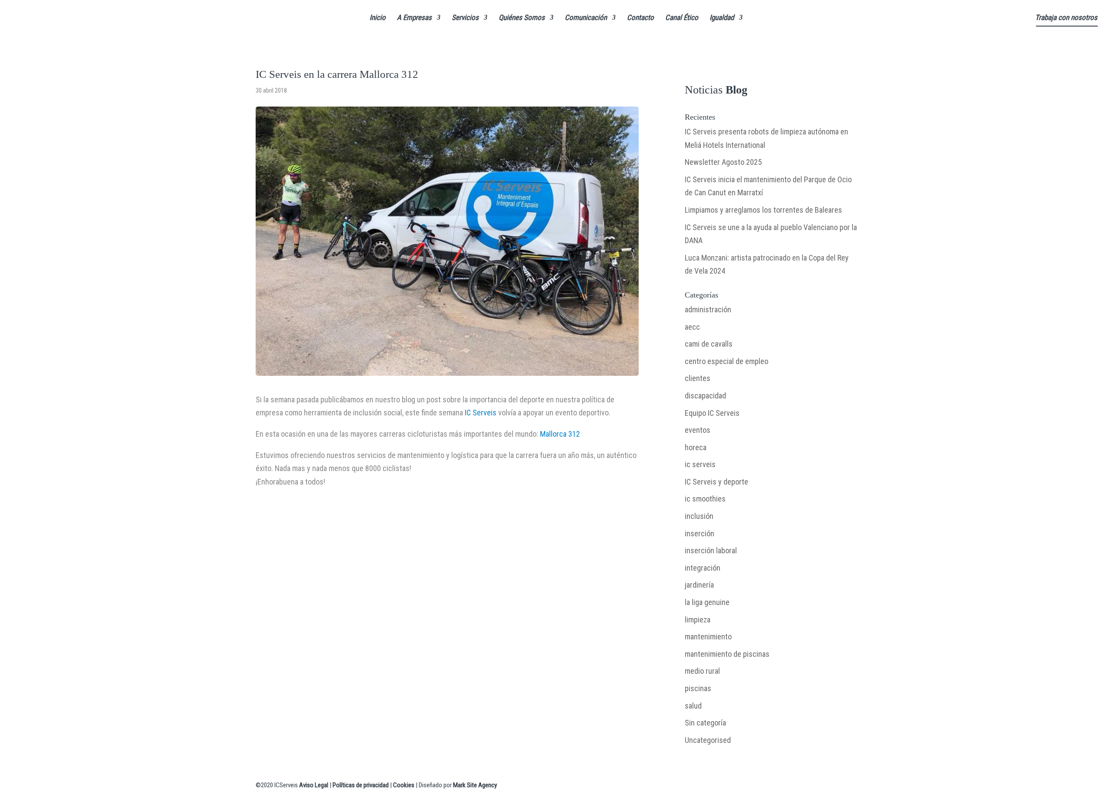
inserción (699, 533)
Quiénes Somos (522, 18)
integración (702, 567)
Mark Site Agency (475, 785)
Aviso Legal (313, 785)
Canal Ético (681, 18)
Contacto (640, 18)
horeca (695, 447)
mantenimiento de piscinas (727, 654)
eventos (697, 430)
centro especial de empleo (726, 361)
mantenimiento (708, 636)
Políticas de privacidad (361, 785)
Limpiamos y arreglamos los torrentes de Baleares (763, 209)
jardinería (699, 584)
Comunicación (586, 18)
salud (693, 705)
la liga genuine (707, 602)
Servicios (465, 18)
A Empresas (414, 18)
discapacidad (705, 395)
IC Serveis (481, 412)
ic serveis (700, 464)
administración (708, 309)
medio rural (702, 670)
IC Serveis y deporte (716, 481)
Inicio (378, 18)
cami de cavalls (709, 343)
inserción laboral (711, 550)
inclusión (699, 516)
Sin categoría (705, 722)
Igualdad (722, 18)
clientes (697, 378)
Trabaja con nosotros (1066, 18)
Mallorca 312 (560, 433)
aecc (692, 326)
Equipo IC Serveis (712, 413)
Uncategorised (708, 740)
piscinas (698, 688)
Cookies (403, 785)
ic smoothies (705, 498)
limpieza (697, 619)
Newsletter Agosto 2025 (723, 162)
